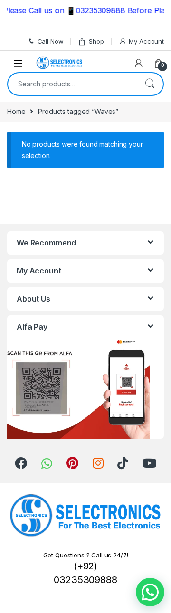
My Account (146, 41)
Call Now (51, 41)
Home (16, 111)
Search (149, 84)
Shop (96, 41)
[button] (150, 592)
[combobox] (72, 84)
